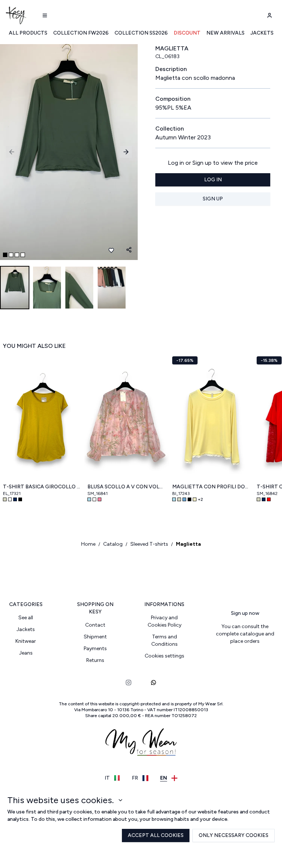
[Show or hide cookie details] (120, 800)
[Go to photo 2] (11, 255)
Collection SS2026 (141, 33)
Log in (213, 180)
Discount (187, 33)
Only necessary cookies (233, 835)
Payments (95, 648)
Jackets (262, 33)
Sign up (213, 199)
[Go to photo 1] (5, 255)
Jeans (26, 653)
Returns (95, 660)
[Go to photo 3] (17, 255)
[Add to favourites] (111, 250)
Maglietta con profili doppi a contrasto (211, 487)
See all (25, 617)
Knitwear (25, 641)
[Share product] (129, 250)
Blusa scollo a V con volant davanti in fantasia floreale (126, 487)
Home (88, 544)
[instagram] (128, 682)
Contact (95, 625)
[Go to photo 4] (23, 255)
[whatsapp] (153, 682)
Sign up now (245, 613)
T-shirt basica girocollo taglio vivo (42, 487)
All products (28, 33)
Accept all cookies (156, 835)
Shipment (95, 637)
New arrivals (225, 33)
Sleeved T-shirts (149, 544)
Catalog (113, 544)
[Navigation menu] (44, 15)
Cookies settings (164, 656)
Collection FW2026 (81, 33)
